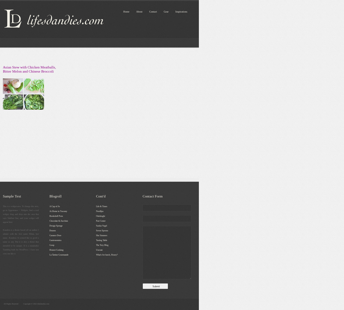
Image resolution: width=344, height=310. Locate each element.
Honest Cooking (56, 250)
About (139, 11)
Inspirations (181, 11)
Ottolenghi (100, 216)
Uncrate (99, 250)
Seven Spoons (102, 230)
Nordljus (100, 211)
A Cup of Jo (54, 206)
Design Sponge (56, 226)
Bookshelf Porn (56, 216)
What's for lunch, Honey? (107, 255)
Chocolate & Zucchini (58, 221)
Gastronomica (55, 240)
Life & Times (101, 206)
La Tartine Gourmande (58, 255)
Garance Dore (55, 235)
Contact (153, 11)
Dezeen (52, 230)
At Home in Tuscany (58, 211)
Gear (166, 11)
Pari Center (101, 221)
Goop (51, 245)
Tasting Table (101, 240)
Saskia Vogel (101, 226)
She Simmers (101, 235)
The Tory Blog (102, 245)
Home (126, 11)
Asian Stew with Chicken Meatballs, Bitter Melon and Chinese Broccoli (29, 69)
